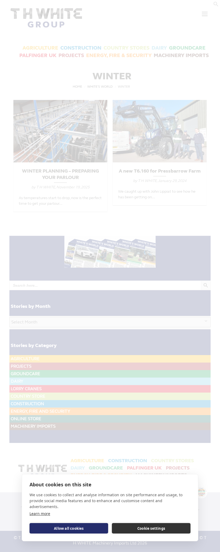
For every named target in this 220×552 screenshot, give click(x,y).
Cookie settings (151, 528)
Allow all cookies (68, 528)
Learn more (40, 513)
